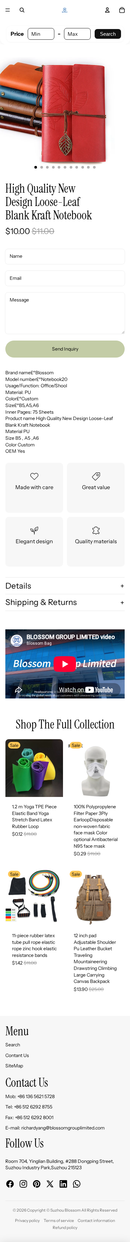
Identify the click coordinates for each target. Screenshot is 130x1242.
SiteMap (14, 1066)
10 (88, 167)
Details (18, 586)
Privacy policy (27, 1220)
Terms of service (59, 1220)
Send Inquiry (65, 349)
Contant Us (17, 1055)
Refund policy (65, 1227)
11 (94, 167)
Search (108, 34)
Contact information (96, 1220)
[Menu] (7, 10)
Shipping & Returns (41, 602)
